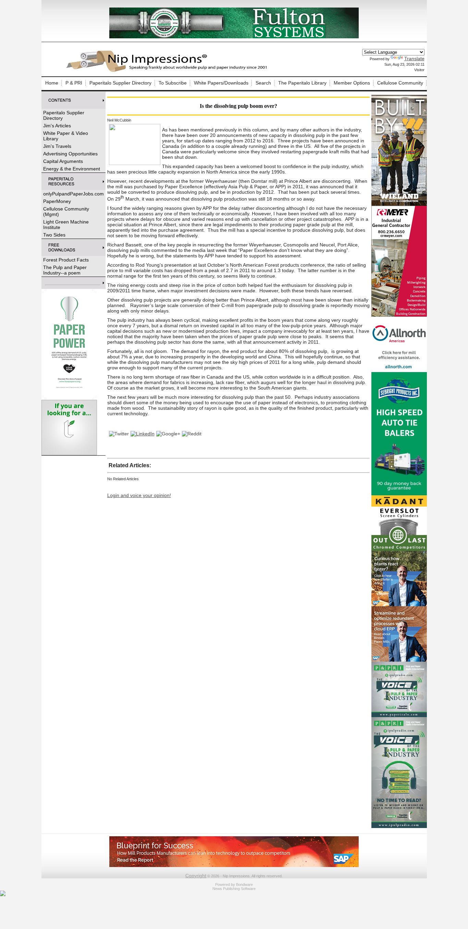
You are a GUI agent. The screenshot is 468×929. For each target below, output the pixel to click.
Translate (414, 58)
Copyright (195, 875)
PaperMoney (57, 201)
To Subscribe (173, 83)
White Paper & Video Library (65, 135)
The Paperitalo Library (302, 83)
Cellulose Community (400, 83)
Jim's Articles (57, 125)
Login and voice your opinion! (139, 495)
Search (263, 83)
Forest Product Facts (66, 260)
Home (51, 83)
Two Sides (54, 235)
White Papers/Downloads (221, 83)
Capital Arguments (63, 161)
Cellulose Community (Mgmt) (66, 211)
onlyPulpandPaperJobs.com (73, 193)
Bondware (244, 884)
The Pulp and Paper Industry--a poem (65, 270)
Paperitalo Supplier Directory (120, 83)
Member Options (352, 83)
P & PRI (73, 83)
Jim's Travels (57, 146)
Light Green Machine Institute (66, 224)
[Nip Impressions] (168, 71)
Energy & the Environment (71, 168)
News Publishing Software (234, 889)
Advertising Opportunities (70, 153)
